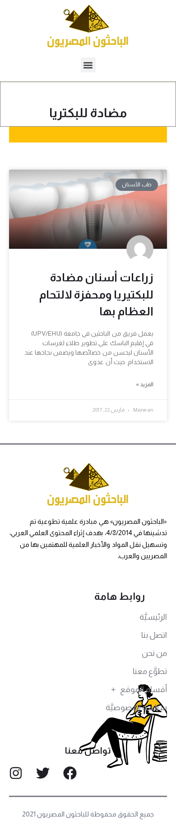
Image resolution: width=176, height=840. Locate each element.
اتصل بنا (154, 635)
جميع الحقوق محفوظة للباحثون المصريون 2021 (88, 814)
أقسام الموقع (143, 689)
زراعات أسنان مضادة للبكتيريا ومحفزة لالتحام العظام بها (96, 294)
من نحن (154, 653)
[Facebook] (69, 773)
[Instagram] (15, 773)
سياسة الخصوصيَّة (136, 707)
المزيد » (144, 384)
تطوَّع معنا (150, 671)
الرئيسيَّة (153, 617)
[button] (88, 64)
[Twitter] (42, 773)
